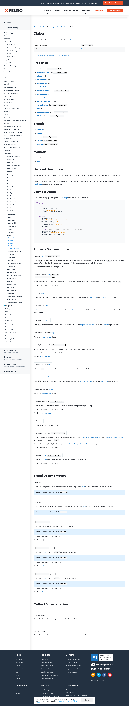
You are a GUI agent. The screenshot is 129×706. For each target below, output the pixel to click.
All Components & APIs (12, 147)
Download (19, 659)
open (38, 161)
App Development (47, 690)
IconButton (10, 254)
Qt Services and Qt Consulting (50, 696)
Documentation (21, 690)
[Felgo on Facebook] (104, 675)
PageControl (11, 269)
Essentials (8, 150)
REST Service (7, 123)
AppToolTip (10, 229)
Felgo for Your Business (113, 3)
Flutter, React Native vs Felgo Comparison (75, 691)
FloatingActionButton (14, 251)
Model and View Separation (12, 66)
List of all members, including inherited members (53, 55)
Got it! (87, 700)
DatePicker (10, 232)
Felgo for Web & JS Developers (13, 45)
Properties (11, 238)
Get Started (7, 42)
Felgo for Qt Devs (71, 662)
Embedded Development (49, 693)
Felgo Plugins (15, 365)
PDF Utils (6, 84)
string (52, 333)
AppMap (10, 184)
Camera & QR (8, 102)
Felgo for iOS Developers (11, 51)
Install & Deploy (12, 27)
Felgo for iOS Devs (71, 672)
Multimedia (9, 321)
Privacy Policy (20, 669)
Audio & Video (8, 96)
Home (8, 22)
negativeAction (42, 83)
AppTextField (11, 223)
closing (39, 140)
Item (82, 49)
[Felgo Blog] (93, 675)
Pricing (75, 10)
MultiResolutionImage (14, 263)
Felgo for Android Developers (13, 48)
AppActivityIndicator (13, 156)
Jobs (17, 675)
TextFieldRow (11, 300)
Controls (8, 153)
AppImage (10, 175)
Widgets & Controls (10, 63)
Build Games (11, 351)
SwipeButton (11, 294)
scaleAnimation (42, 105)
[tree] (15, 197)
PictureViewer (11, 272)
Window (39, 310)
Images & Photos (9, 81)
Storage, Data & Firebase (11, 90)
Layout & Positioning (10, 57)
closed (39, 137)
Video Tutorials (11, 371)
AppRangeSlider (12, 199)
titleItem (40, 116)
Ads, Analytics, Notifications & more (15, 120)
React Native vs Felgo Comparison (76, 695)
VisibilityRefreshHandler (14, 303)
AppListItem (11, 178)
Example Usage (14, 248)
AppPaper (10, 193)
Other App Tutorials (10, 144)
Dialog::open (92, 297)
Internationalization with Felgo (13, 135)
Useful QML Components (13, 339)
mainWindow (41, 80)
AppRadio (10, 196)
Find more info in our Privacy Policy (57, 702)
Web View (7, 117)
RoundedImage (12, 278)
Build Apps (11, 34)
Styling (7, 309)
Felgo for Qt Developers (11, 54)
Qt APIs (13, 358)
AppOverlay (11, 190)
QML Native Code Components (15, 333)
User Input (7, 75)
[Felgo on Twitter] (99, 675)
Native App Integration (12, 336)
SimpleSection (11, 290)
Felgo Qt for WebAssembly (49, 675)
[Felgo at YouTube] (110, 675)
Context (7, 318)
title (38, 109)
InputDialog (11, 260)
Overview (7, 39)
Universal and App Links (11, 141)
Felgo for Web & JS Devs (73, 666)
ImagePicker (11, 257)
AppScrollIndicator (13, 202)
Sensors (6, 105)
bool (43, 256)
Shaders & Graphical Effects (12, 129)
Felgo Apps (44, 659)
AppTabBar (10, 211)
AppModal (10, 187)
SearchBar (10, 281)
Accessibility (8, 138)
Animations (7, 78)
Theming (6, 69)
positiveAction (42, 98)
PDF (6, 327)
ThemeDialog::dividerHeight (92, 437)
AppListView (11, 181)
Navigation (7, 60)
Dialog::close (105, 297)
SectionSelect (11, 284)
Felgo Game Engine (47, 666)
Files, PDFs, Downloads (11, 93)
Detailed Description (15, 246)
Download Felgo (115, 10)
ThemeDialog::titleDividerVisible (80, 444)
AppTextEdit (11, 220)
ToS (17, 672)
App (37, 202)
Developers (85, 10)
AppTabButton (11, 214)
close (38, 158)
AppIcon (10, 172)
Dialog (9, 235)
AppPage (40, 203)
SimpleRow (10, 287)
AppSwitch (10, 205)
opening (40, 144)
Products (47, 10)
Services (57, 10)
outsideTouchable (43, 94)
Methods (11, 243)
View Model (9, 330)
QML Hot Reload (46, 669)
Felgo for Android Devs (73, 669)
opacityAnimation (43, 90)
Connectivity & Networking (12, 126)
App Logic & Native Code (11, 108)
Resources (67, 10)
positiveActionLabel (44, 101)
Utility (7, 312)
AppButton (10, 160)
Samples (18, 693)
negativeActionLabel (44, 87)
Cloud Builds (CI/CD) (47, 672)
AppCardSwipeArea (13, 166)
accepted (40, 130)
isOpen (39, 76)
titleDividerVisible (43, 112)
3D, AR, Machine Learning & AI (13, 132)
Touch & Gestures (9, 72)
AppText (9, 217)
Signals (10, 241)
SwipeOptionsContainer (14, 297)
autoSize (40, 69)
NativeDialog (11, 266)
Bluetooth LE (7, 111)
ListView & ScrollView (10, 87)
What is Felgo (20, 662)
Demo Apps (9, 342)
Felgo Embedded (46, 662)
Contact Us (99, 10)
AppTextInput (11, 226)
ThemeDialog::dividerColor (114, 437)
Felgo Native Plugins (47, 678)
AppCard (10, 163)
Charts (6, 114)
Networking (9, 324)
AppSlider (10, 208)
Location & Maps (9, 99)
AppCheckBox (11, 169)
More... (72, 40)
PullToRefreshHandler (14, 275)
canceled (40, 133)
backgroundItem (43, 72)
